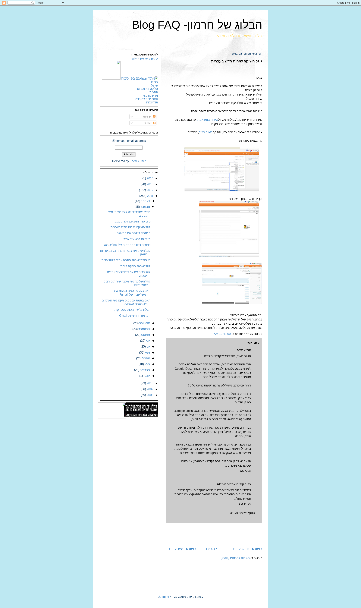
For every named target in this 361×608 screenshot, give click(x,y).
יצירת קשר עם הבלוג (145, 59)
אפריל (145, 358)
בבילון (154, 82)
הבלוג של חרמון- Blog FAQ (197, 24)
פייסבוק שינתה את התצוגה (133, 233)
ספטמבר (144, 329)
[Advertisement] (214, 534)
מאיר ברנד (205, 132)
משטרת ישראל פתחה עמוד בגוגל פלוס (126, 260)
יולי (147, 340)
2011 (149, 195)
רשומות (148, 116)
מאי (147, 352)
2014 (149, 178)
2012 (149, 190)
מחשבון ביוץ (150, 95)
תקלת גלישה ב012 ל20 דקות (132, 309)
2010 (149, 383)
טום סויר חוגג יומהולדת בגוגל (132, 221)
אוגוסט (145, 334)
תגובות (148, 122)
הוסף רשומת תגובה (242, 513)
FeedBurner (138, 161)
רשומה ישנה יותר (181, 549)
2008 (149, 395)
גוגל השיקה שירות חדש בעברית (130, 227)
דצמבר (145, 201)
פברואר (144, 370)
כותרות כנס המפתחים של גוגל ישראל (127, 245)
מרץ (147, 364)
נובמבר (145, 206)
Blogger (164, 596)
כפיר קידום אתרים (239, 484)
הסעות (153, 92)
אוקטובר (144, 323)
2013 (149, 184)
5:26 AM (245, 471)
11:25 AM (244, 504)
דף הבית (213, 549)
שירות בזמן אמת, (207, 119)
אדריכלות (152, 102)
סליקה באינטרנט (147, 88)
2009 (149, 389)
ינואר (146, 375)
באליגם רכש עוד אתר (137, 239)
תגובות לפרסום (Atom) (235, 558)
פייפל (154, 85)
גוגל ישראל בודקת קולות (135, 266)
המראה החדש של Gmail (134, 315)
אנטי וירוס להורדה (146, 99)
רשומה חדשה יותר (246, 549)
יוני (148, 346)
